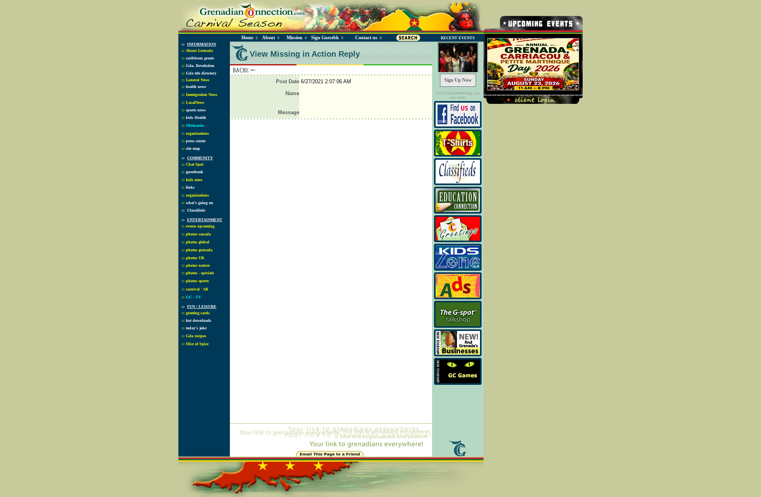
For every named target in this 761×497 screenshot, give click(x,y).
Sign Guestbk (326, 37)
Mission (294, 37)
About (268, 37)
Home (247, 37)
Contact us (366, 37)
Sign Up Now (458, 80)
